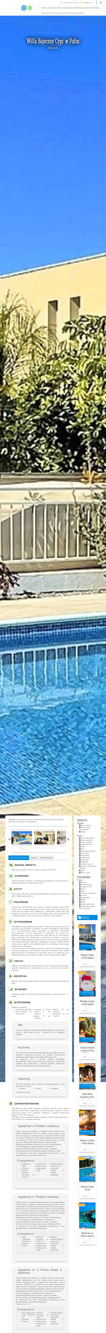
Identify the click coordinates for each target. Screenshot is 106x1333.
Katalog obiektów (79, 13)
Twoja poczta (51, 8)
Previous (9, 839)
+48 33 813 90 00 (70, 2)
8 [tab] (38, 848)
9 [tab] (40, 848)
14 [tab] (51, 848)
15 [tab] (53, 848)
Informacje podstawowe (19, 858)
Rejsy (43, 13)
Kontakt (44, 8)
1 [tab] (22, 848)
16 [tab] (56, 848)
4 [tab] (28, 848)
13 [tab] (49, 848)
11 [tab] (44, 848)
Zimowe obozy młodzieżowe (62, 13)
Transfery (96, 8)
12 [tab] (47, 848)
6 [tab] (33, 848)
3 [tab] (26, 848)
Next (68, 839)
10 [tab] (42, 848)
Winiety (59, 8)
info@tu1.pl (88, 2)
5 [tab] (31, 848)
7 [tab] (35, 848)
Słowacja (65, 8)
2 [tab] (24, 848)
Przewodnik (73, 8)
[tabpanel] (21, 837)
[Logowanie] (101, 2)
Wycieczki (49, 13)
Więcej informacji (46, 858)
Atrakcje (34, 858)
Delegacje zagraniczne (85, 8)
